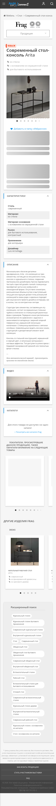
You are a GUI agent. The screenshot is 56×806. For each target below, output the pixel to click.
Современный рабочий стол (25, 720)
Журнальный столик (21, 616)
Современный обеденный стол (26, 661)
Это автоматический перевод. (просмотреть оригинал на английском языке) (27, 359)
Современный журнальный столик (28, 630)
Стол (15, 641)
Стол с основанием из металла (26, 734)
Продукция (26, 33)
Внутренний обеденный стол (25, 666)
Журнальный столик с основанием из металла (28, 726)
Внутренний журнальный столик (27, 635)
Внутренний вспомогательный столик (26, 712)
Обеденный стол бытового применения (24, 653)
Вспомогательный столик (24, 672)
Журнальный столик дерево (25, 706)
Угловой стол (18, 692)
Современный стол (30, 641)
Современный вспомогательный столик (27, 698)
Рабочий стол (19, 678)
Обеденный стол (20, 647)
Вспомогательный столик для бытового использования (25, 684)
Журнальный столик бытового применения (26, 622)
